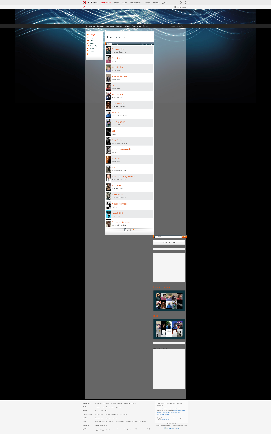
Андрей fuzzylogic (120, 203)
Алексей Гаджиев (119, 76)
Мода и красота (99, 407)
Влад (114, 167)
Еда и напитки (99, 418)
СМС (148, 429)
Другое (145, 26)
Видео (111, 421)
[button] (106, 3)
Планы (92, 51)
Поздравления (119, 421)
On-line (116, 44)
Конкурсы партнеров (101, 425)
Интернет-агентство (180, 425)
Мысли (92, 43)
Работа (98, 431)
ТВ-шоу (106, 403)
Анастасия (116, 185)
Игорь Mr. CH (117, 94)
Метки (92, 48)
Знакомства (142, 421)
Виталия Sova (117, 194)
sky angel (116, 158)
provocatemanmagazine (122, 149)
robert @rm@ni (119, 122)
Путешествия (87, 414)
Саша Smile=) (117, 140)
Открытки (119, 429)
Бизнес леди (110, 407)
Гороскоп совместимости (107, 429)
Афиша (126, 403)
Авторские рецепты (111, 418)
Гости (91, 54)
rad (113, 85)
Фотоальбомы (94, 46)
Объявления (105, 431)
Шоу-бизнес (87, 403)
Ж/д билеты (123, 414)
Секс (101, 411)
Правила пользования (179, 410)
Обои (136, 429)
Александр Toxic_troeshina (123, 176)
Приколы (128, 421)
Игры (135, 421)
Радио (105, 421)
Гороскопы (98, 421)
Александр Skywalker (121, 222)
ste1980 (115, 112)
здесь (169, 419)
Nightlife (133, 403)
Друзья (92, 41)
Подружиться (146, 44)
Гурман (85, 418)
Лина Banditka (118, 103)
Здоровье (118, 407)
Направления (99, 414)
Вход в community (177, 26)
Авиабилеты (114, 414)
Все (109, 44)
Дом (106, 411)
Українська (181, 7)
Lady (96, 429)
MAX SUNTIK (117, 213)
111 (113, 131)
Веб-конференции (116, 403)
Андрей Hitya (117, 67)
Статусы (143, 429)
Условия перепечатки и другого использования (170, 409)
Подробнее (164, 419)
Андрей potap (118, 58)
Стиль (85, 407)
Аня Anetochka (118, 49)
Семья (85, 411)
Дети (96, 411)
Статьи (107, 414)
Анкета (92, 38)
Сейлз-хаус (163, 425)
